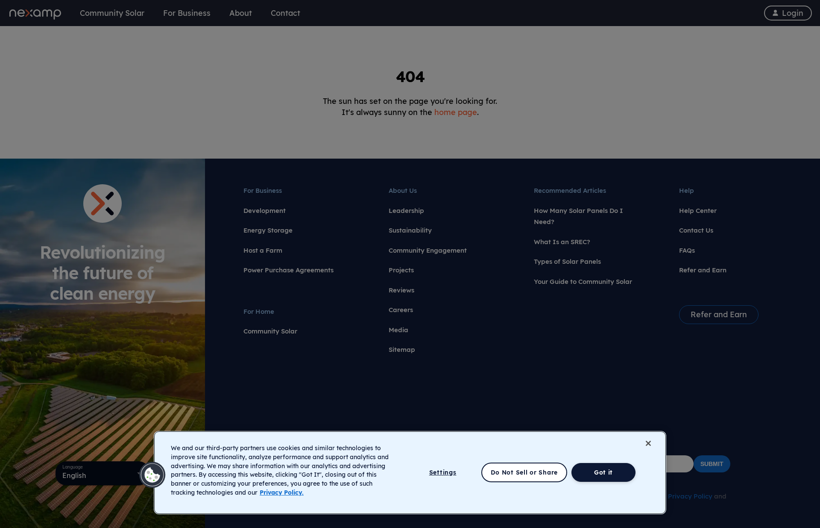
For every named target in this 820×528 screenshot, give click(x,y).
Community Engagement (428, 250)
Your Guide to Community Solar (583, 281)
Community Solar (270, 331)
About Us (403, 190)
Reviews (401, 290)
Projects (401, 270)
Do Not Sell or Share (524, 472)
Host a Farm (262, 250)
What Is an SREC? (562, 242)
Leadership (406, 210)
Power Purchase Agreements (288, 270)
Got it (603, 472)
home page (455, 112)
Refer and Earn (702, 270)
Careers (401, 310)
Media (398, 330)
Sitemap (402, 349)
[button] (152, 475)
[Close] (648, 443)
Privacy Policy (690, 496)
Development (264, 210)
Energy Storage (268, 230)
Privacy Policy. (282, 492)
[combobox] (102, 473)
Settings (443, 472)
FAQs (687, 250)
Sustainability (410, 230)
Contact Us (696, 230)
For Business (262, 190)
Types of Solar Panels (567, 261)
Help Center (698, 210)
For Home (258, 311)
